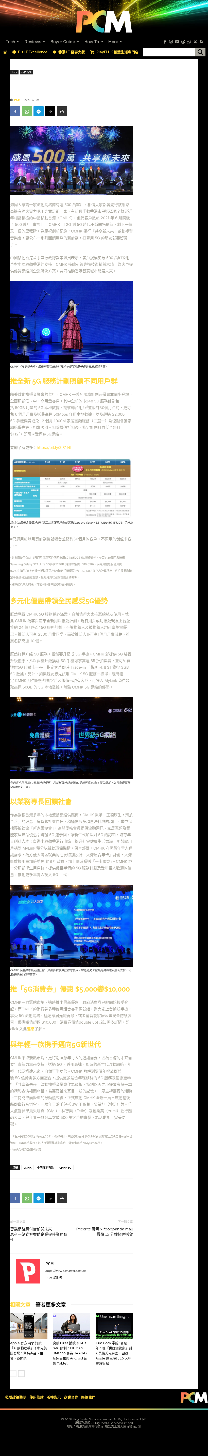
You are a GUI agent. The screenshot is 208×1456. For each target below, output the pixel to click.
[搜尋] (200, 52)
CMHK (27, 1167)
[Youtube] (177, 42)
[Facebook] (165, 42)
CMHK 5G (65, 1167)
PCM (17, 100)
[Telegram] (38, 111)
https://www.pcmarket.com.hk (65, 1271)
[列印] (62, 111)
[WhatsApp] (27, 111)
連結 (30, 1028)
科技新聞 (26, 72)
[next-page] (21, 1373)
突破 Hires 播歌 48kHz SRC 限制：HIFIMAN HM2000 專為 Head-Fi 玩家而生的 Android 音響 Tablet (70, 1353)
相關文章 (20, 1305)
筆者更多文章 (51, 1305)
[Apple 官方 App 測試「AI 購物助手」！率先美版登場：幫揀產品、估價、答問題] (28, 1326)
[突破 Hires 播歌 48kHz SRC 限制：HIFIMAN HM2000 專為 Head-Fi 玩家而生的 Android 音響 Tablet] (71, 1326)
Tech (14, 72)
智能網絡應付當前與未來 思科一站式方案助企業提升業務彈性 (38, 1234)
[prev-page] (13, 1373)
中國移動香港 (45, 1167)
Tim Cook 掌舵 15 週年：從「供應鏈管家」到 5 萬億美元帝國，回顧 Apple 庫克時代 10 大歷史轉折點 (114, 1353)
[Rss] (201, 42)
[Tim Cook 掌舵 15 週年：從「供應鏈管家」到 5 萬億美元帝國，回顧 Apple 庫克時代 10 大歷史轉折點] (114, 1326)
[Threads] (183, 42)
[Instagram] (171, 42)
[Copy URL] (50, 111)
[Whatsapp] (189, 42)
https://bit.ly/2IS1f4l (54, 447)
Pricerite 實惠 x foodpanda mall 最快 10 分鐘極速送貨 (104, 1232)
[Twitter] (195, 42)
